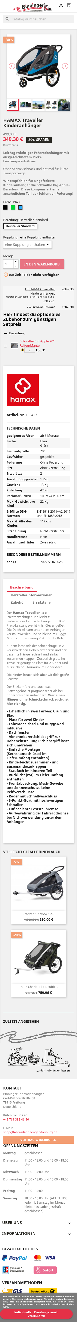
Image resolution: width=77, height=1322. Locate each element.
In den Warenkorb (42, 264)
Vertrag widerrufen (38, 1140)
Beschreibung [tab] (22, 587)
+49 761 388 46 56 (16, 1119)
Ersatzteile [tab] (41, 602)
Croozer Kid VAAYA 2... (39, 914)
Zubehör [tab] (18, 602)
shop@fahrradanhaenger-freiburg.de (30, 1132)
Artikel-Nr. (16, 415)
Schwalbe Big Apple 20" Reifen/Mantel (37, 343)
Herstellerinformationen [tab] (32, 595)
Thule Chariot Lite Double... (38, 987)
